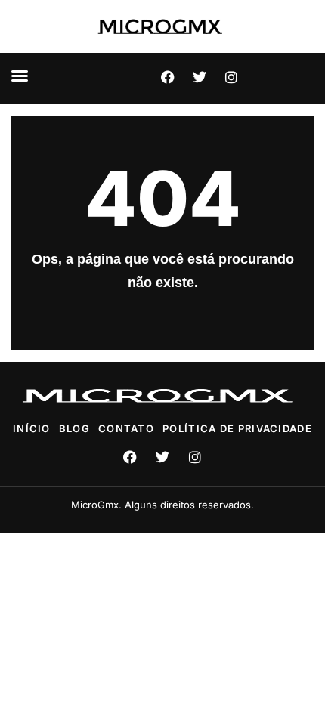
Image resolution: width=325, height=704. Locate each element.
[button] (19, 75)
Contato (126, 428)
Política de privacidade (237, 428)
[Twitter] (199, 77)
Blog (74, 428)
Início (32, 428)
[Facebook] (168, 77)
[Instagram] (231, 77)
